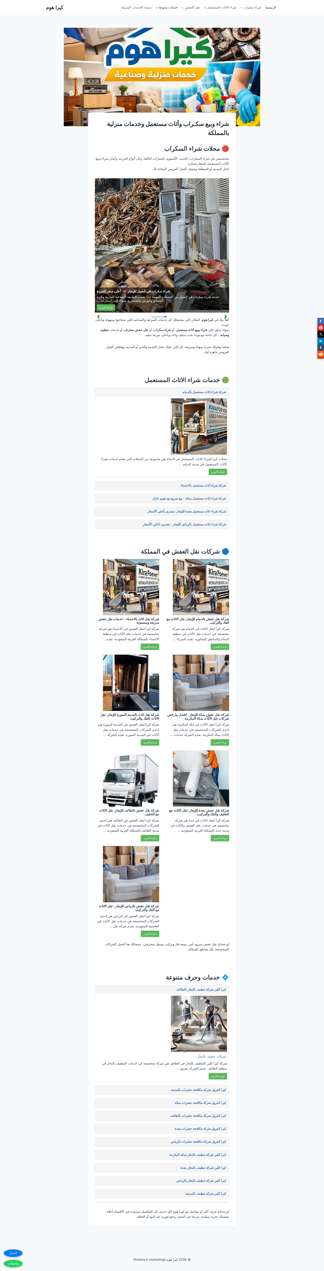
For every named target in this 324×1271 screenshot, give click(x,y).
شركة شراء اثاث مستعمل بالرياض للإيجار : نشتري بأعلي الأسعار (184, 524)
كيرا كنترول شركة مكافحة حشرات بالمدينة (198, 1090)
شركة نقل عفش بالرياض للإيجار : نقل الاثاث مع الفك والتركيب (129, 908)
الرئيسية (270, 7)
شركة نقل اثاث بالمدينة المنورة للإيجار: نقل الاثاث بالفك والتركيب (129, 716)
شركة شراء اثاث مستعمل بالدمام (204, 392)
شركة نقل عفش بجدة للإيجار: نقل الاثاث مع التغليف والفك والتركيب (199, 812)
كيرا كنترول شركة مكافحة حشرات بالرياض (198, 1141)
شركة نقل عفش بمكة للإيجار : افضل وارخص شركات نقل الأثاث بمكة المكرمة (198, 716)
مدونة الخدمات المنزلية (136, 7)
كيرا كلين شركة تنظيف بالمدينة (206, 1193)
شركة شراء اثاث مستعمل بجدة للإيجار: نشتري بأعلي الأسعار (187, 511)
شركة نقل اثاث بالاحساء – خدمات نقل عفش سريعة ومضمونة (128, 621)
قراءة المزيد (106, 307)
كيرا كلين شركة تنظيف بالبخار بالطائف (201, 989)
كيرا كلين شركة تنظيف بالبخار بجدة (203, 1167)
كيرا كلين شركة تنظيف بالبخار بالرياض (201, 1180)
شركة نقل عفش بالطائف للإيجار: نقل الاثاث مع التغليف (129, 812)
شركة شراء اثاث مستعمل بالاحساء (203, 485)
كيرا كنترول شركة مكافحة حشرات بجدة (200, 1128)
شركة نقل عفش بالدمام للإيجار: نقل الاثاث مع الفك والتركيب (197, 621)
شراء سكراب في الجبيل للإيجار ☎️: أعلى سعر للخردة (133, 291)
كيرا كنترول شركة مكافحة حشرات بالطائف (198, 1116)
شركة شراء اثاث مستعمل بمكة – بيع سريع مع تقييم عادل (189, 498)
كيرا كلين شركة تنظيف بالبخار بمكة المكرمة (197, 1155)
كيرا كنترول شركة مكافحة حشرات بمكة (200, 1103)
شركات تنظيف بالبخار (211, 1056)
